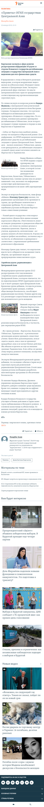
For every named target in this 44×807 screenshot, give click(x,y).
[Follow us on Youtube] (3, 783)
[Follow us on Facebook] (13, 783)
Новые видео (10, 664)
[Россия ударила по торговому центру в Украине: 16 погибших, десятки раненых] (22, 713)
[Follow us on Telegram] (17, 783)
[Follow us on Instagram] (8, 783)
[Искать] (30, 804)
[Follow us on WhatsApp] (22, 783)
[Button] (38, 30)
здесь (3, 425)
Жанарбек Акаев (7, 21)
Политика (5, 9)
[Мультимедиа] (14, 804)
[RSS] (32, 783)
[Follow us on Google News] (27, 783)
